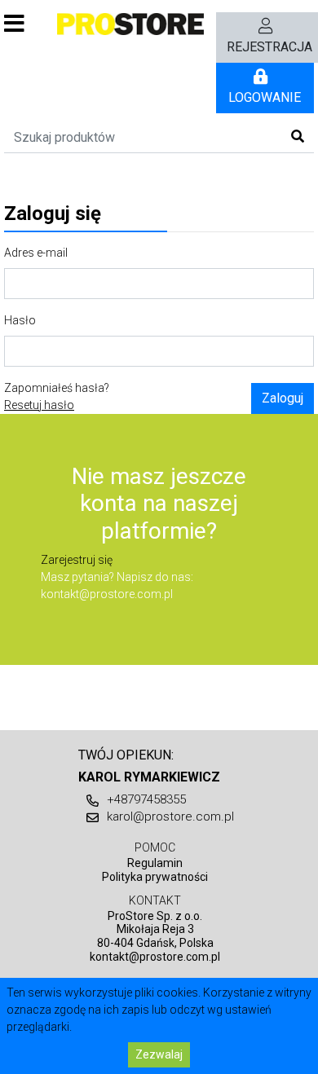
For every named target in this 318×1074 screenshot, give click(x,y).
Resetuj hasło (39, 405)
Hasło (20, 320)
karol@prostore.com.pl (170, 816)
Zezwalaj (159, 1054)
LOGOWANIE (264, 97)
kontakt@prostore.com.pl (107, 594)
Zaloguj (282, 398)
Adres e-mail (36, 252)
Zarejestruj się (77, 559)
